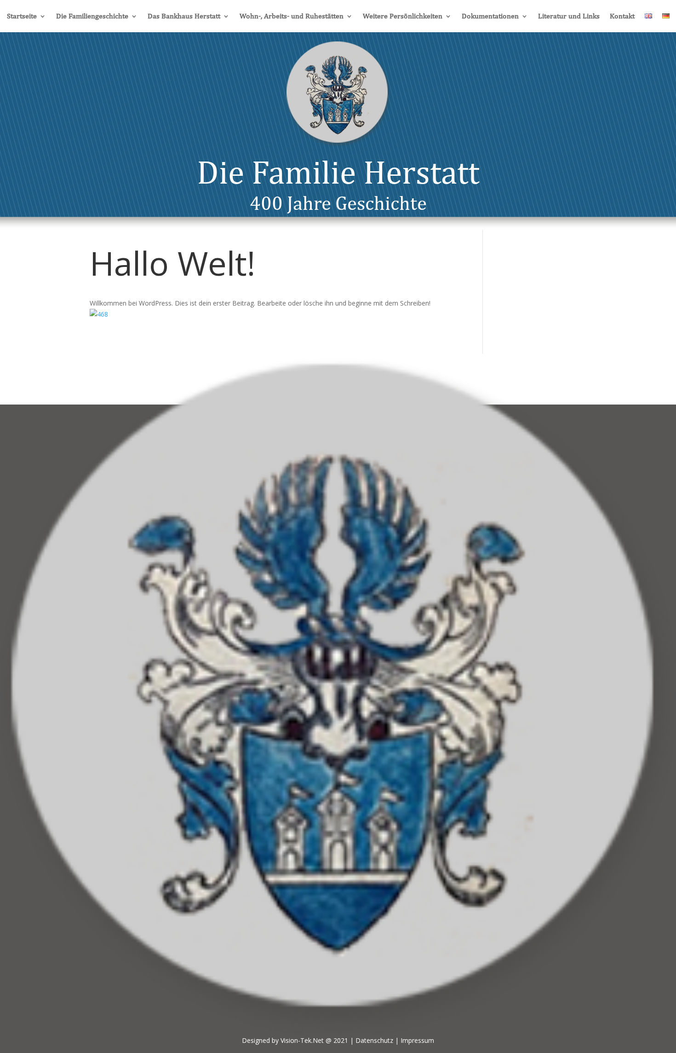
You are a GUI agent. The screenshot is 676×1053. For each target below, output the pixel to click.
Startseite (22, 16)
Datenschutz (374, 1040)
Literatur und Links (569, 16)
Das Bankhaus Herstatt (184, 16)
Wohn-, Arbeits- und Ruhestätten (292, 16)
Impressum (417, 1040)
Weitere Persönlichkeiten (402, 16)
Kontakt (622, 16)
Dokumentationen (490, 16)
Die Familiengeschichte (92, 16)
